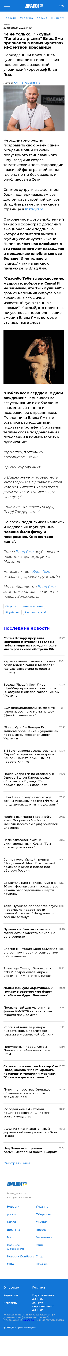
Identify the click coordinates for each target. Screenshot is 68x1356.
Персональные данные (43, 1297)
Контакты (10, 1303)
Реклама (38, 1287)
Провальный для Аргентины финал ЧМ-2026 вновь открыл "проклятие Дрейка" (27, 1011)
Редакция (10, 1295)
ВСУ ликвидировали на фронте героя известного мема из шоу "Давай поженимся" (29, 711)
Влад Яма (25, 552)
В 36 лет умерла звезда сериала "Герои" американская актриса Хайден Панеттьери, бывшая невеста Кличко (29, 756)
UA (61, 6)
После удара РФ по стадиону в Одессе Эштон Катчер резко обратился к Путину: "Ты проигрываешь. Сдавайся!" (28, 779)
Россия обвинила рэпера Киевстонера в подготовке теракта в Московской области (28, 1030)
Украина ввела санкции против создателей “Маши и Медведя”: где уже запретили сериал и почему (29, 667)
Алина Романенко (27, 82)
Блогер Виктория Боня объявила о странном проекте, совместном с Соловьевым (30, 952)
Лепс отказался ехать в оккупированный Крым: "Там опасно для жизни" (27, 843)
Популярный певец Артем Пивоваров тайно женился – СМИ (26, 1050)
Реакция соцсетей (35, 612)
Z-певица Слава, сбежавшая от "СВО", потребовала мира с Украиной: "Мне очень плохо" (28, 972)
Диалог (7, 24)
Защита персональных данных (43, 1306)
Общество (11, 606)
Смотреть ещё (17, 1163)
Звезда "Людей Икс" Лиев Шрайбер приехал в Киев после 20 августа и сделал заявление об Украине (31, 690)
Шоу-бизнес (12, 612)
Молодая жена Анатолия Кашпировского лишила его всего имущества (26, 1112)
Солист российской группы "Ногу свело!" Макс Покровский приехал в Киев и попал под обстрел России (29, 865)
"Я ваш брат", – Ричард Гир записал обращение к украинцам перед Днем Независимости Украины (31, 733)
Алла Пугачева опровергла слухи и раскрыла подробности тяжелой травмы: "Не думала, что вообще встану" (30, 911)
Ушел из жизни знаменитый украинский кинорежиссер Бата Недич (30, 1132)
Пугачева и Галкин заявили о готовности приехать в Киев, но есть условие (29, 932)
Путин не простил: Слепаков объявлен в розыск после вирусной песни (27, 1093)
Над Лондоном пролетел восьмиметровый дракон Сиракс (30, 1150)
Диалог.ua (29, 1320)
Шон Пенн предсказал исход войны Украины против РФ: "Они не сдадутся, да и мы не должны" (30, 800)
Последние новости (26, 628)
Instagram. (34, 209)
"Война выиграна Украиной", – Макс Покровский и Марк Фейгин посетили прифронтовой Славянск (30, 822)
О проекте (11, 1287)
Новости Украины (33, 606)
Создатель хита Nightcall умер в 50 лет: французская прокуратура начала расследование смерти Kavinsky (31, 888)
